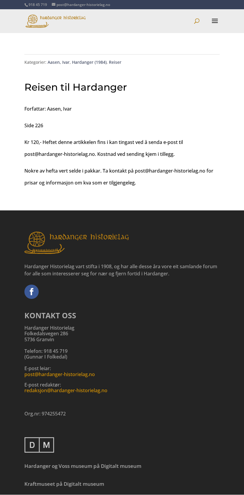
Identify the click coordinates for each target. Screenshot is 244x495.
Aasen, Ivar (59, 62)
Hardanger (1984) (89, 62)
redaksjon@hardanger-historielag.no (65, 390)
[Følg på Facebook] (31, 292)
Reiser (115, 62)
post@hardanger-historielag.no (59, 374)
